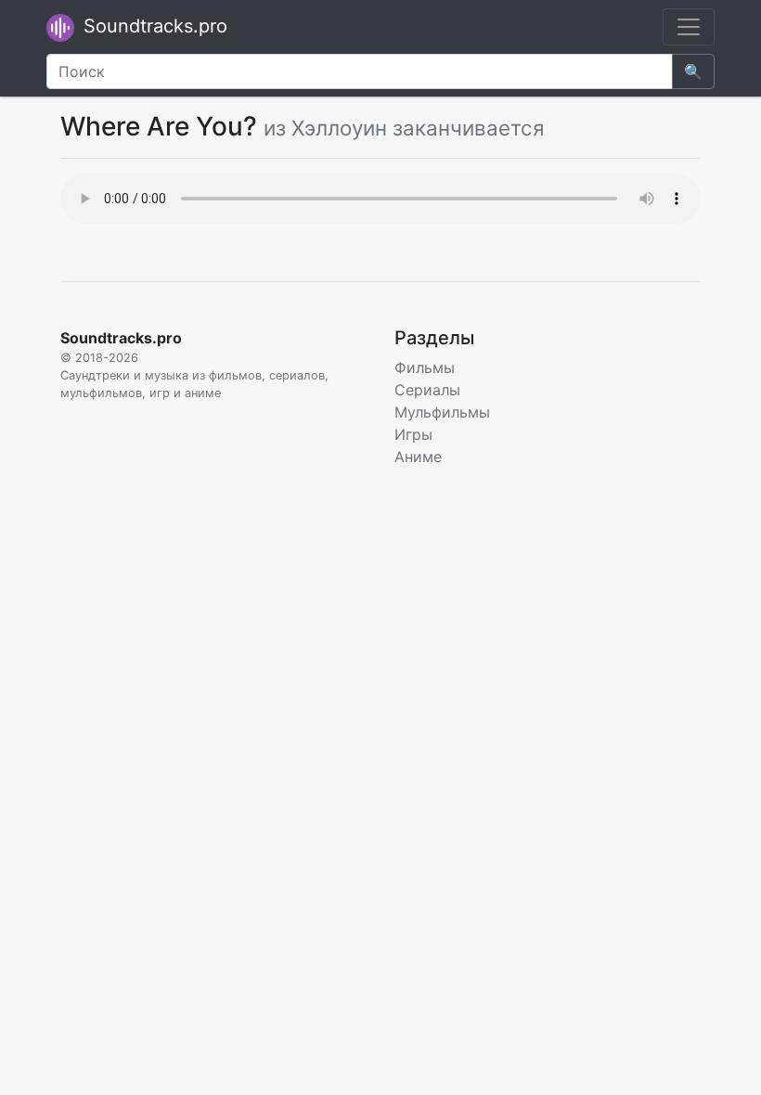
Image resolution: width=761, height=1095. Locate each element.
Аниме (418, 456)
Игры (413, 434)
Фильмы (424, 367)
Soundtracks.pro (152, 26)
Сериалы (427, 389)
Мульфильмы (442, 412)
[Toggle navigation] (689, 26)
